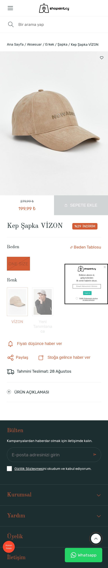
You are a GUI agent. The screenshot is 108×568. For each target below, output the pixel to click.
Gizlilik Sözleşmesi (28, 469)
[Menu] (10, 8)
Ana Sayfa (15, 44)
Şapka (63, 44)
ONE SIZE (18, 263)
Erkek (49, 44)
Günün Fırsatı (8, 547)
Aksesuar (34, 44)
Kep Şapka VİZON (84, 44)
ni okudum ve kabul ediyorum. (52, 469)
